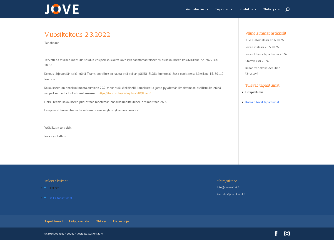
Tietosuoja (120, 221)
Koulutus (246, 9)
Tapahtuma (51, 43)
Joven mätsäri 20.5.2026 (262, 47)
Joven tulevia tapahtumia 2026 (266, 54)
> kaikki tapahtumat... (61, 198)
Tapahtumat (224, 9)
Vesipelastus (195, 9)
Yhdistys (269, 9)
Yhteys (101, 221)
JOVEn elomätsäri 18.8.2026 (264, 40)
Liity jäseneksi (79, 221)
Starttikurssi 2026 (257, 61)
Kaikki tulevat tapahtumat (262, 102)
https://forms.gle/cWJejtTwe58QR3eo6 (125, 93)
